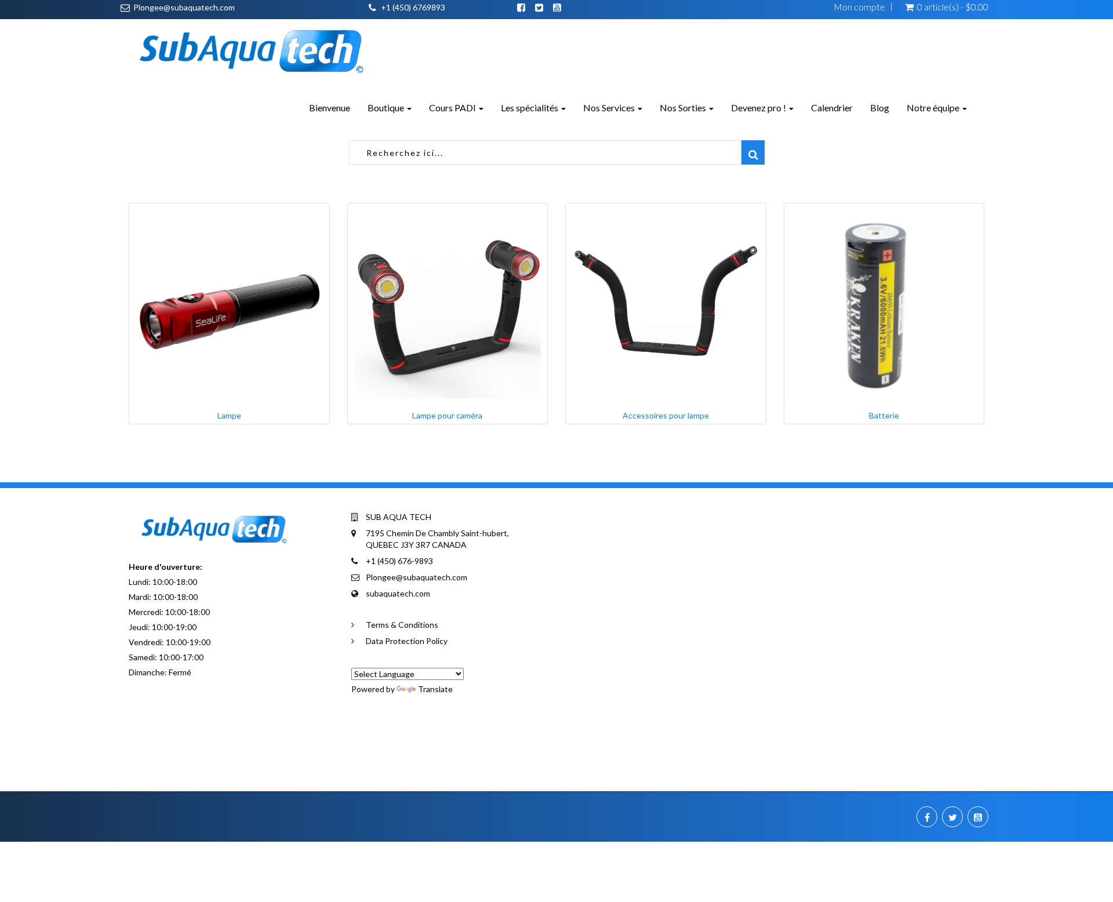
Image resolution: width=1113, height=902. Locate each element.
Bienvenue (329, 107)
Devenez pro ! (759, 107)
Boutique (387, 107)
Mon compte (859, 7)
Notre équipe (934, 107)
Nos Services (609, 107)
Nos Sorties (684, 107)
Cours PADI (453, 107)
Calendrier (832, 107)
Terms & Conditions (402, 625)
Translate (435, 689)
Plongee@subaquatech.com (184, 7)
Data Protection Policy (407, 641)
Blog (879, 107)
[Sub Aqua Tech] (250, 47)
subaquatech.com (398, 593)
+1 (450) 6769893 (413, 7)
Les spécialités (530, 107)
